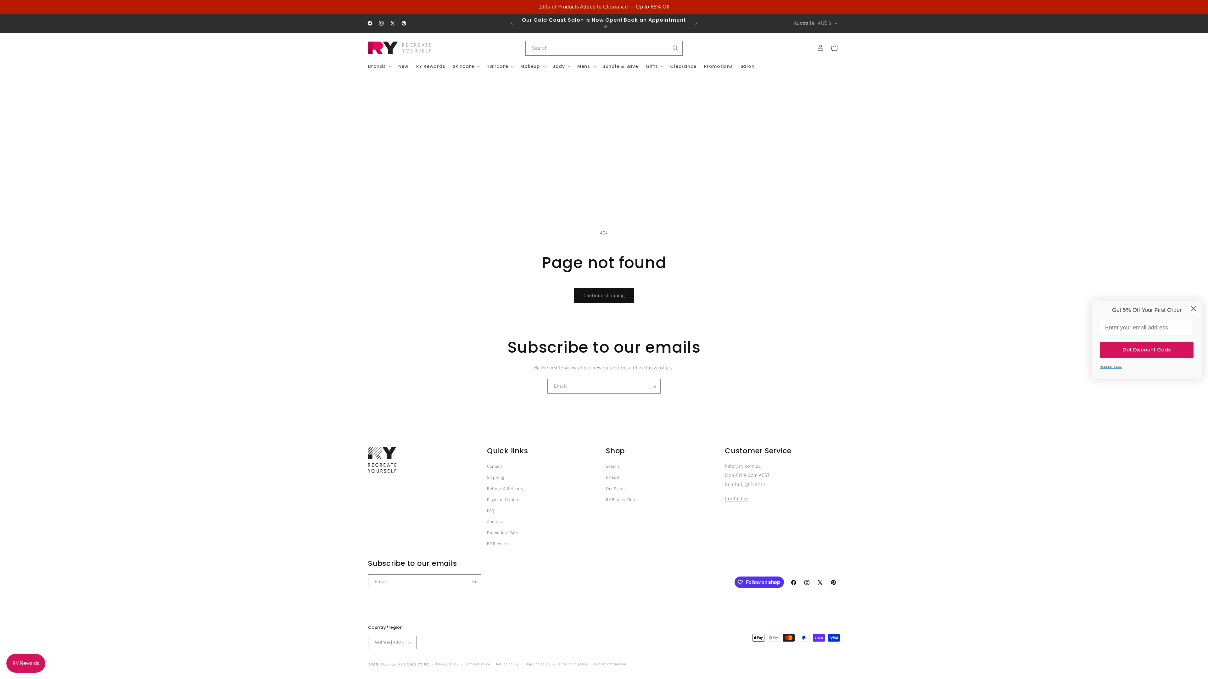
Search (612, 466)
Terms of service (477, 664)
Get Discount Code (1146, 349)
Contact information (610, 664)
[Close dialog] (1193, 308)
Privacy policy (447, 664)
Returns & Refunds (505, 489)
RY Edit (612, 477)
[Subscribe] (653, 386)
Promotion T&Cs (502, 533)
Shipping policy (538, 664)
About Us (496, 522)
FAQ (491, 511)
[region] (604, 7)
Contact (494, 466)
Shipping (495, 477)
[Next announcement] (696, 23)
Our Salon (615, 489)
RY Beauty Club (620, 500)
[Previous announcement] (512, 23)
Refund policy (507, 664)
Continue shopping (604, 295)
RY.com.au (389, 664)
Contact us (736, 498)
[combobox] (604, 48)
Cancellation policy (572, 664)
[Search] (675, 48)
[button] (379, 66)
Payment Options (503, 500)
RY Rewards (498, 544)
